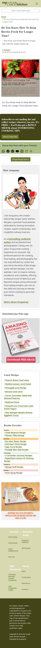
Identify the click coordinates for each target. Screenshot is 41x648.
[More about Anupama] (16, 302)
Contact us (25, 589)
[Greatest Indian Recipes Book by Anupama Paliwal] (20, 503)
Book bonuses (26, 548)
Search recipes (12, 537)
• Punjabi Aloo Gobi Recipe (16, 449)
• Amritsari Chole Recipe (15, 444)
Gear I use (11, 557)
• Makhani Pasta (11, 402)
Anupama (7, 50)
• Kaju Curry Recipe (13, 447)
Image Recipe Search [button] (20, 159)
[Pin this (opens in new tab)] (12, 151)
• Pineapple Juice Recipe (15, 388)
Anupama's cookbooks (25, 541)
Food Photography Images (12, 588)
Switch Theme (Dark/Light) (20, 11)
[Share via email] (26, 151)
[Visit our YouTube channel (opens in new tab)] (17, 151)
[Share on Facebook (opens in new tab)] (8, 151)
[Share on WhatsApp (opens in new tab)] (3, 151)
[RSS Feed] (31, 151)
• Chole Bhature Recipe (15, 432)
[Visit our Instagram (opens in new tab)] (21, 151)
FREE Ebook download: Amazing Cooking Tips (12, 577)
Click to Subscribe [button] (10, 137)
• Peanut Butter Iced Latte (16, 380)
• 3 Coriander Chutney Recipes (18, 455)
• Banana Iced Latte (13, 391)
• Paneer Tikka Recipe (14, 435)
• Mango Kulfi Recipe (13, 467)
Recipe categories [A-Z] (13, 550)
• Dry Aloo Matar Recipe (15, 441)
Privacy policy (26, 577)
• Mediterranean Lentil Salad (17, 384)
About (24, 571)
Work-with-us (26, 583)
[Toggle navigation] (37, 4)
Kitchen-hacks (12, 543)
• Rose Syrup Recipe (13, 472)
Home (3, 17)
